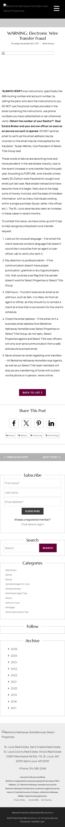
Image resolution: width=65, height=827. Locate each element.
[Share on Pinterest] (39, 423)
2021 (14, 682)
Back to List (32, 392)
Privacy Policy (19, 800)
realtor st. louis (12, 602)
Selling (8, 574)
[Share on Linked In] (51, 423)
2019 (14, 695)
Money (11, 435)
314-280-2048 (37, 768)
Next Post (50, 457)
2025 (14, 656)
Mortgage (10, 607)
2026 (14, 649)
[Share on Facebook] (14, 423)
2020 (14, 688)
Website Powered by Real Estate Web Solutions (32, 812)
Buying (8, 579)
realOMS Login (38, 821)
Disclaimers (25, 821)
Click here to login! (32, 524)
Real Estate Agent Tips (16, 593)
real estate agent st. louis (17, 583)
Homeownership (13, 588)
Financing (37, 435)
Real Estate (10, 570)
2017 (13, 708)
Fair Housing (46, 800)
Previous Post (17, 457)
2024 (14, 662)
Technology (53, 435)
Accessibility (33, 800)
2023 (14, 669)
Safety (23, 435)
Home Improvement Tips (16, 611)
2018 (14, 701)
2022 (14, 675)
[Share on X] (26, 423)
